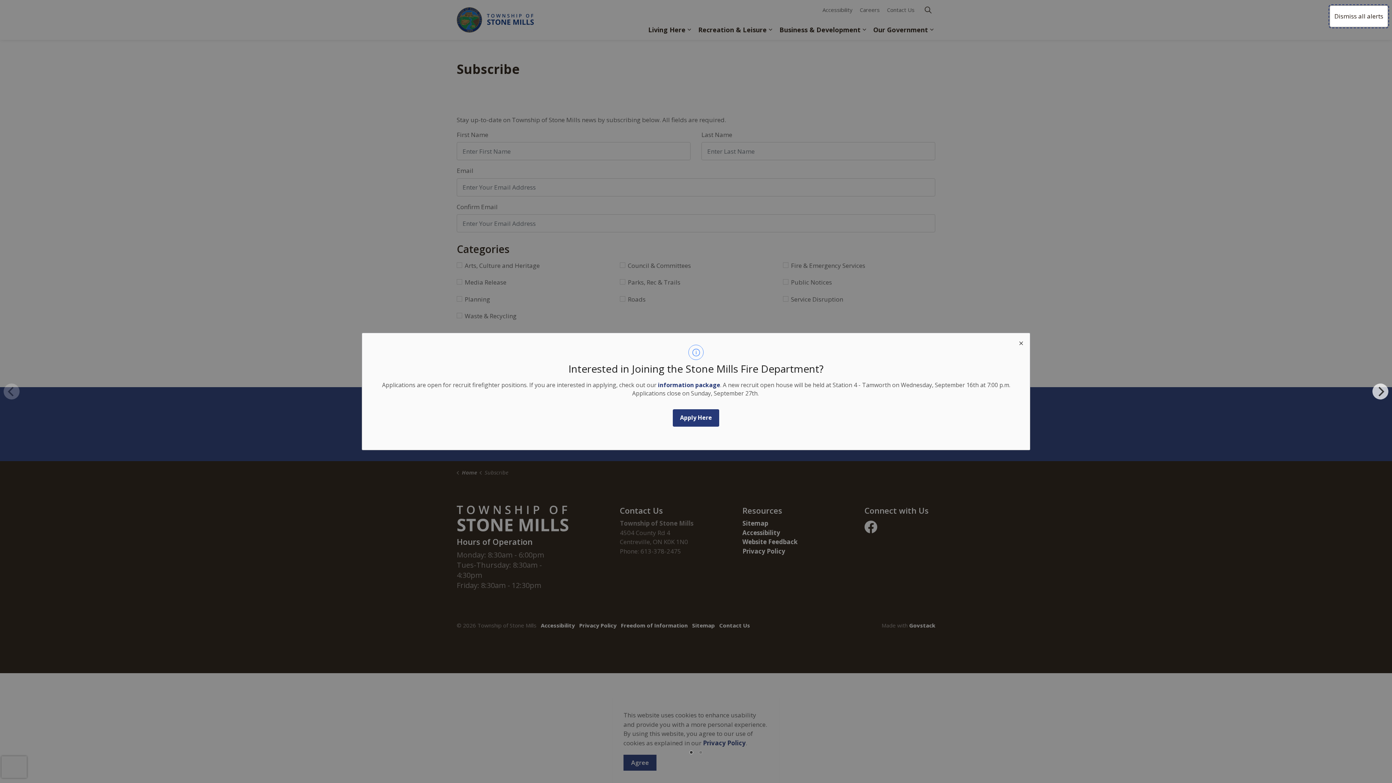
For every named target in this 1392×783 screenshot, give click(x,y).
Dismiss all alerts (1358, 16)
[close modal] (1021, 342)
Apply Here (696, 418)
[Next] (1380, 391)
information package (689, 385)
